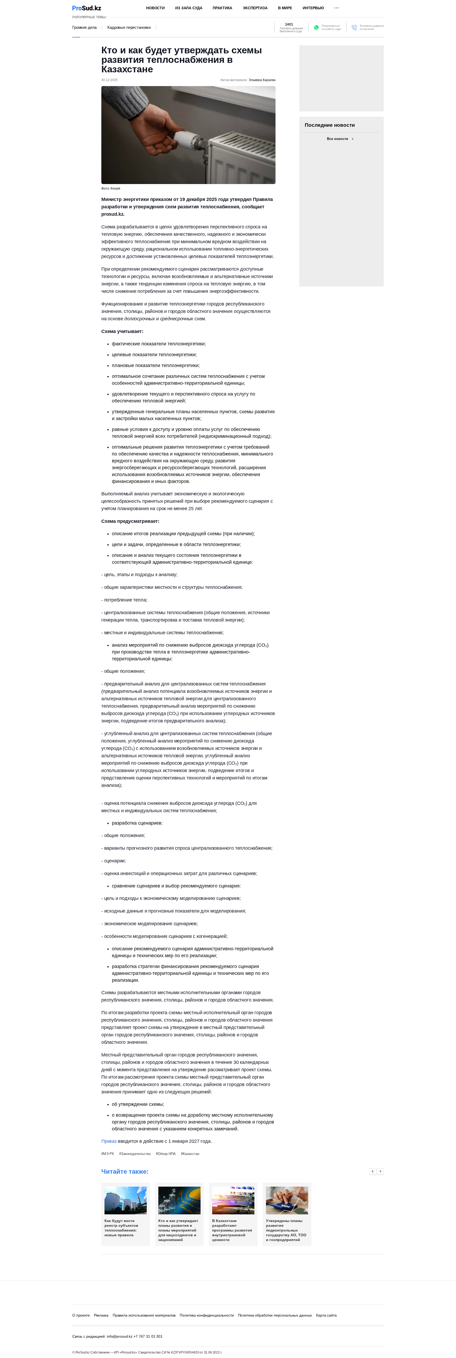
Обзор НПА (167, 1154)
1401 (289, 24)
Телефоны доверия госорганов (372, 27)
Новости (155, 8)
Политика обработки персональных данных (275, 1315)
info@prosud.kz (119, 1336)
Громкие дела (84, 27)
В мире (285, 8)
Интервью (313, 8)
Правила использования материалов (144, 1315)
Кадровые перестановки (129, 27)
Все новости (337, 139)
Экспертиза (255, 8)
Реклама (101, 1315)
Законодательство (136, 1154)
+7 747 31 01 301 (148, 1336)
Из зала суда (188, 8)
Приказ (109, 1141)
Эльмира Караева (262, 80)
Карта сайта (326, 1315)
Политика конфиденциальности (207, 1315)
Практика (222, 8)
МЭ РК (108, 1154)
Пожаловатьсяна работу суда (331, 27)
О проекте (81, 1315)
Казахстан (191, 1154)
